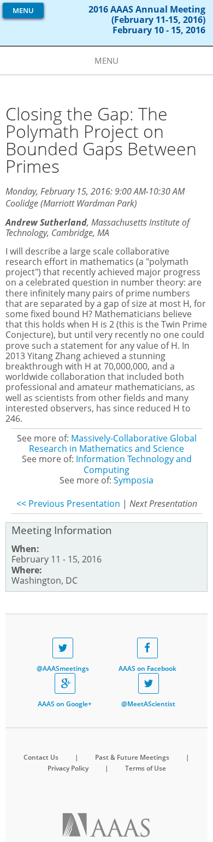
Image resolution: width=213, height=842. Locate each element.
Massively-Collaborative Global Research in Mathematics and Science (113, 443)
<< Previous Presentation (68, 504)
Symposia (133, 480)
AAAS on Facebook (147, 668)
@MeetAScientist (148, 703)
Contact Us (40, 757)
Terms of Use (145, 768)
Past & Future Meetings (132, 757)
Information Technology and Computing (134, 464)
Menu (23, 10)
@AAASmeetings (63, 668)
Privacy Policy (68, 768)
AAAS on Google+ (65, 703)
